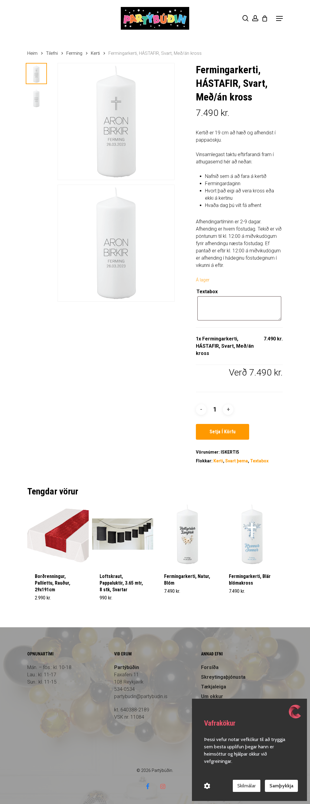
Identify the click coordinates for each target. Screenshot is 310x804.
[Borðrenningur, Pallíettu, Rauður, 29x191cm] (58, 534)
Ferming (74, 53)
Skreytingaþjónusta (223, 677)
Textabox (207, 291)
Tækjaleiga (213, 687)
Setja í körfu (222, 432)
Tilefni (52, 53)
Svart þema (236, 460)
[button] (279, 18)
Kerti (95, 53)
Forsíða (210, 667)
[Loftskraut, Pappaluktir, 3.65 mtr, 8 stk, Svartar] (122, 534)
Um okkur (212, 696)
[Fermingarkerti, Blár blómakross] (252, 534)
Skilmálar (246, 786)
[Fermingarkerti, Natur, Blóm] (187, 534)
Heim (32, 53)
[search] (245, 18)
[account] (255, 18)
